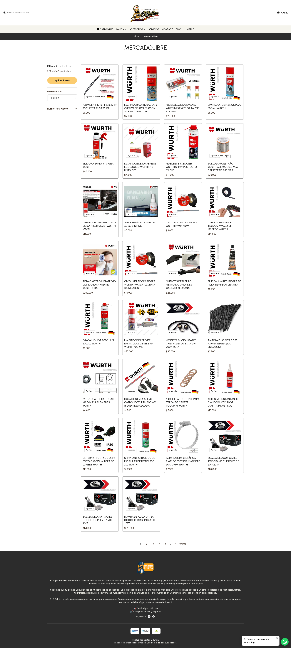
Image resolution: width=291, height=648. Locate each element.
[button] (105, 29)
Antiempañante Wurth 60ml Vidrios (139, 224)
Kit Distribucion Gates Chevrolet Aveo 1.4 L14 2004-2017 (181, 343)
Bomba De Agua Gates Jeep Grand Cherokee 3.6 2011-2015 (223, 461)
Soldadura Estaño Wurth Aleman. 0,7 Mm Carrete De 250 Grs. (223, 167)
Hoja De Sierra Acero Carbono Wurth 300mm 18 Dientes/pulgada (140, 402)
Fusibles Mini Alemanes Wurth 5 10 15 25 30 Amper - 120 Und (182, 108)
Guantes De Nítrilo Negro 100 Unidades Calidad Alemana (179, 284)
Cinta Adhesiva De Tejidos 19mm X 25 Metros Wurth (220, 226)
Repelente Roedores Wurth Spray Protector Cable (182, 167)
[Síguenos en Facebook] (153, 616)
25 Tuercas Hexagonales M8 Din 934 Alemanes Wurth (99, 402)
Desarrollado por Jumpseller (161, 642)
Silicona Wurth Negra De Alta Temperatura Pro (224, 283)
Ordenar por (54, 91)
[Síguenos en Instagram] (149, 616)
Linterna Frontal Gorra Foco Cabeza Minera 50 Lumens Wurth (99, 461)
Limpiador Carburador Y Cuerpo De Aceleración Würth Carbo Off (140, 108)
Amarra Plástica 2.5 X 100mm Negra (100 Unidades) (222, 343)
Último (182, 543)
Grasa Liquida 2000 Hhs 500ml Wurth (98, 342)
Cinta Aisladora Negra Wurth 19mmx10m (181, 224)
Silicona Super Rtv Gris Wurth (98, 165)
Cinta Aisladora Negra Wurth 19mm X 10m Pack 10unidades (140, 284)
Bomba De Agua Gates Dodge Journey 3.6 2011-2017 (98, 520)
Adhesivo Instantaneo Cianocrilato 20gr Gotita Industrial (223, 402)
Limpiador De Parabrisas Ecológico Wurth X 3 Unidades (140, 167)
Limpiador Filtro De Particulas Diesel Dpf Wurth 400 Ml (138, 343)
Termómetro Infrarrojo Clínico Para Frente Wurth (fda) (99, 284)
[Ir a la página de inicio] (145, 13)
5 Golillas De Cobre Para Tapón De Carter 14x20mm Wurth (182, 402)
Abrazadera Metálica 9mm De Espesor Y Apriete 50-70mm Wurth (183, 461)
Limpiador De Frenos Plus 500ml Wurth (224, 106)
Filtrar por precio (57, 109)
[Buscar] (4, 13)
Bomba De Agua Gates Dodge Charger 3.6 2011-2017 (140, 520)
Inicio (136, 36)
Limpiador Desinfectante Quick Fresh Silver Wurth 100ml (99, 226)
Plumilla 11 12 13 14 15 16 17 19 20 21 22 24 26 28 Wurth (100, 106)
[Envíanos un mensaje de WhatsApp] (285, 642)
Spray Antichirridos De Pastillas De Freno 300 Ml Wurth (139, 461)
